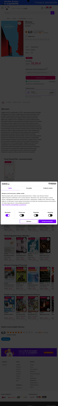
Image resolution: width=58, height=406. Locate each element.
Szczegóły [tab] (29, 188)
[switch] (22, 215)
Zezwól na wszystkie (47, 221)
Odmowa (28, 221)
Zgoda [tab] (10, 188)
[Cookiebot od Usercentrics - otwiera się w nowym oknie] (49, 184)
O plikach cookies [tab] (48, 188)
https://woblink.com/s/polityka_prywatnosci (14, 204)
